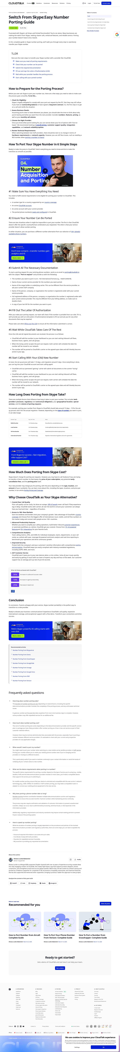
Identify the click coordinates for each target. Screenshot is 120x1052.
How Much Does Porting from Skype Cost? (96, 28)
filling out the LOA (30, 324)
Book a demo (17, 258)
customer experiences (72, 525)
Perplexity (33, 883)
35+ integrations (26, 529)
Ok (103, 1047)
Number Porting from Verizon (22, 681)
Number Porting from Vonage (22, 668)
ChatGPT (14, 883)
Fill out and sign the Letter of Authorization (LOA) (33, 71)
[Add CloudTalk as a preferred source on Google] (117, 34)
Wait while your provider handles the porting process (34, 74)
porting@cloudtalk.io (72, 272)
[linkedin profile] (70, 859)
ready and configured (39, 212)
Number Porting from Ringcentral (23, 650)
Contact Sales (13, 28)
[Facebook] (15, 1026)
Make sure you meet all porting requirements (31, 61)
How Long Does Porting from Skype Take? (96, 25)
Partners (62, 3)
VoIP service (77, 750)
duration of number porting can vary (26, 704)
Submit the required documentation (28, 68)
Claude (43, 883)
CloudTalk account (25, 206)
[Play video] (45, 171)
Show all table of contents (93, 31)
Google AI (53, 883)
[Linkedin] (20, 1026)
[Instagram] (18, 1026)
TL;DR (88, 16)
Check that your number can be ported (29, 64)
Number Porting (43, 12)
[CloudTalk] (16, 3)
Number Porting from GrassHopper (24, 659)
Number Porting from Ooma (22, 655)
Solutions (39, 3)
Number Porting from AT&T (21, 676)
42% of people (52, 504)
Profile (79, 859)
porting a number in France (34, 137)
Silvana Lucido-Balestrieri (18, 12)
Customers (47, 3)
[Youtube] (23, 1026)
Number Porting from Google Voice (24, 672)
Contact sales (106, 3)
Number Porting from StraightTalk (23, 663)
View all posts (105, 904)
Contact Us (33, 1026)
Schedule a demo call (19, 462)
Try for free (97, 3)
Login (89, 3)
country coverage (50, 202)
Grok (23, 883)
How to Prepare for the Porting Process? (96, 19)
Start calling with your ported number (29, 78)
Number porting (18, 796)
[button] (84, 3)
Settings (77, 1047)
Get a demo (60, 968)
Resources (55, 3)
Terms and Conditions (60, 1026)
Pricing (69, 3)
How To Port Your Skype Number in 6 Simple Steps (98, 22)
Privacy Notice (45, 1026)
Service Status (76, 1026)
